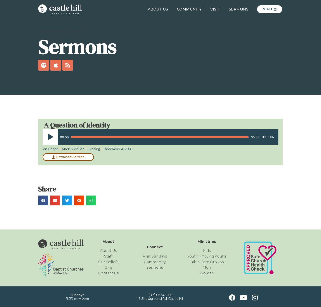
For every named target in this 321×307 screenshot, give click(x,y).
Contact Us (108, 273)
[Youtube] (243, 297)
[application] (158, 137)
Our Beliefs (108, 262)
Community (189, 9)
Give (108, 267)
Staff (108, 256)
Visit (215, 9)
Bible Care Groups (207, 262)
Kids (207, 251)
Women (207, 273)
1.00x (271, 137)
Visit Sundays (155, 256)
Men (207, 267)
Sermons (239, 9)
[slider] (160, 137)
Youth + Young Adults (206, 256)
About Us (158, 9)
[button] (43, 200)
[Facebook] (232, 297)
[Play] (50, 137)
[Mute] (264, 137)
